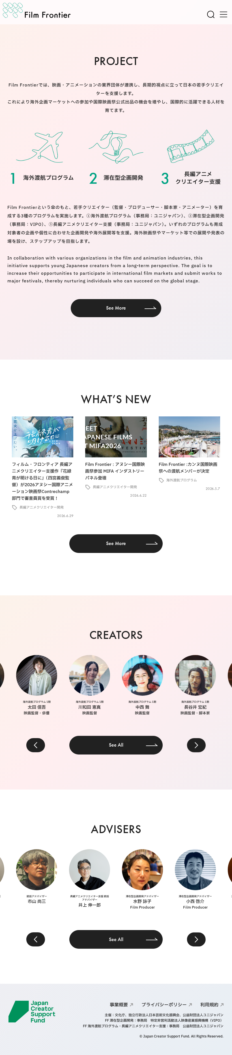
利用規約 (209, 1005)
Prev (35, 745)
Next (196, 745)
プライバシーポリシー (164, 1005)
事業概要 (119, 1005)
